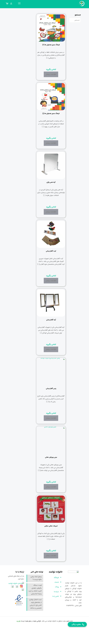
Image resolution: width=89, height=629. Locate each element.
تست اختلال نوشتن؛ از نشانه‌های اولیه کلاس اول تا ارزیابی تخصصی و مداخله (35, 603)
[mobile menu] (19, 3)
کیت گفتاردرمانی (51, 251)
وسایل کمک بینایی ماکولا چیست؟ (36, 578)
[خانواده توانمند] (82, 3)
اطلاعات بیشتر (51, 74)
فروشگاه (56, 577)
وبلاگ (57, 587)
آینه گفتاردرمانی (51, 320)
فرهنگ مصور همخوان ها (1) (50, 113)
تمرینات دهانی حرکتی (51, 526)
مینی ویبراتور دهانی (51, 457)
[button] (77, 624)
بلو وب (18, 621)
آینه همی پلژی (51, 182)
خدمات (56, 582)
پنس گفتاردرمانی (51, 388)
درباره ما (56, 591)
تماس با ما (56, 596)
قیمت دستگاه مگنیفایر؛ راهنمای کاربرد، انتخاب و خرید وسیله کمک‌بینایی (35, 589)
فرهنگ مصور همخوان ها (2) (51, 45)
